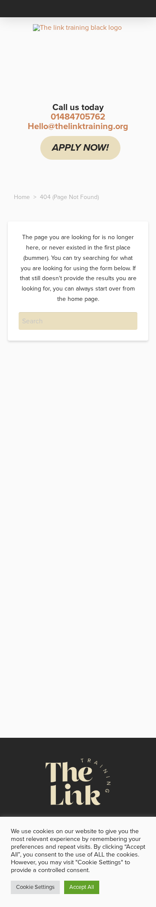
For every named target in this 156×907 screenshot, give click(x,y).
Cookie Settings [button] (35, 887)
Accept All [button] (81, 887)
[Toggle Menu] (53, 172)
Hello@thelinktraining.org (78, 126)
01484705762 (78, 117)
